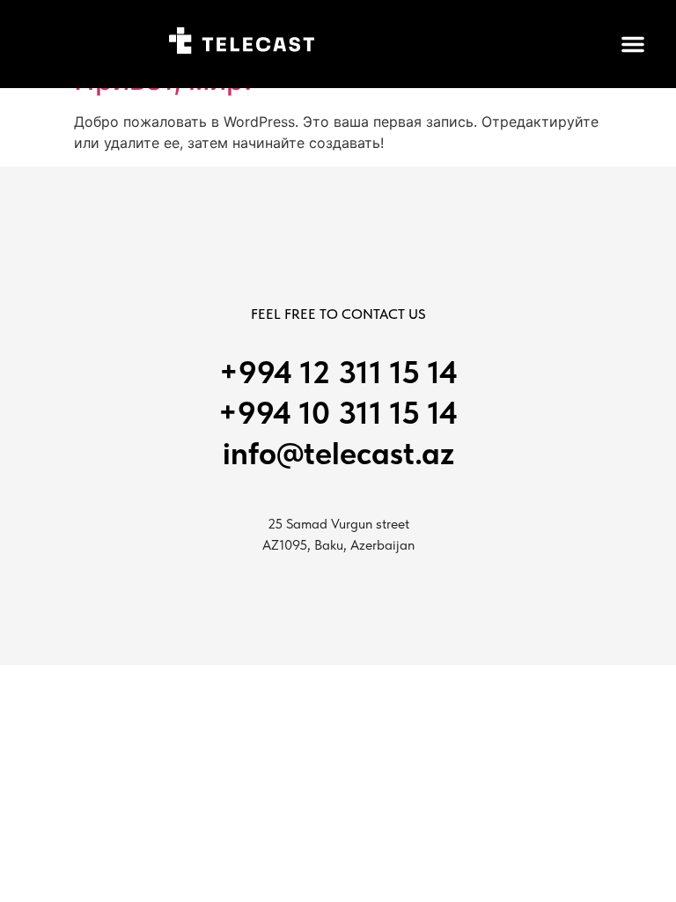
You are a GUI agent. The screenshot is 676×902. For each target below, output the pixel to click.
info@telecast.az (338, 453)
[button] (633, 44)
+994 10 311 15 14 (338, 413)
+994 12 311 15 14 (338, 372)
